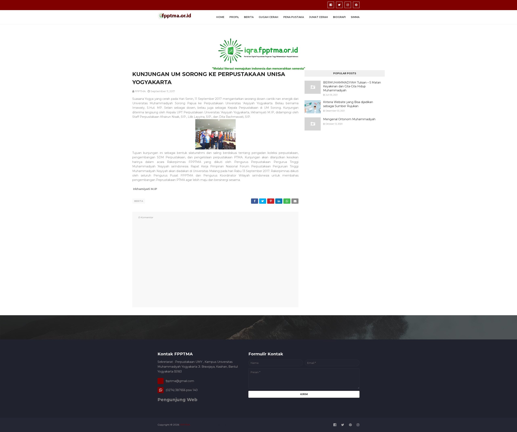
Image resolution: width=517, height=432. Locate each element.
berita (138, 201)
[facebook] (331, 5)
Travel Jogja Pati (218, 424)
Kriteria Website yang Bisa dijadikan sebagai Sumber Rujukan (348, 104)
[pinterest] (356, 5)
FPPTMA (140, 91)
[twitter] (339, 5)
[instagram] (348, 5)
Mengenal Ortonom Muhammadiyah (349, 119)
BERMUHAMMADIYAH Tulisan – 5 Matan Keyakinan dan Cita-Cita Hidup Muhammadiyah (352, 86)
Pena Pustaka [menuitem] (293, 17)
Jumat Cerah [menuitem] (318, 17)
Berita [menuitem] (249, 17)
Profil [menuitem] (234, 17)
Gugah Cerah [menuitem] (268, 17)
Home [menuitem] (220, 17)
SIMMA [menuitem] (355, 17)
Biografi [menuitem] (339, 17)
